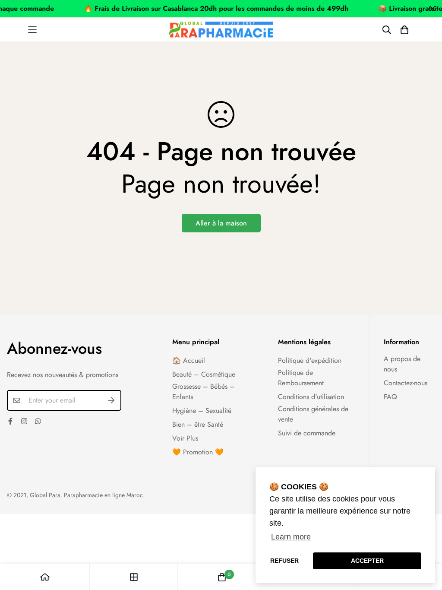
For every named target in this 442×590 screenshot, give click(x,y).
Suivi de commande (306, 433)
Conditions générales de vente (313, 414)
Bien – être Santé (197, 424)
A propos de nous (402, 364)
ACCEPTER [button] (367, 560)
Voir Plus (185, 438)
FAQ (390, 397)
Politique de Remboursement (301, 378)
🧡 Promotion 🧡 (198, 452)
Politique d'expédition (309, 360)
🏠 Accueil (188, 360)
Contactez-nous (405, 383)
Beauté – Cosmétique (203, 374)
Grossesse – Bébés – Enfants (203, 391)
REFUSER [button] (284, 560)
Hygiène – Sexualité (201, 411)
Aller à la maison (221, 223)
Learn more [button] (291, 537)
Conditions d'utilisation (311, 397)
